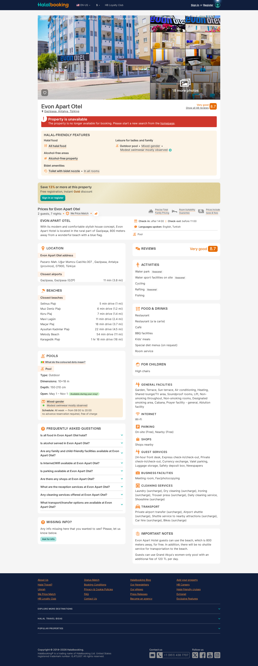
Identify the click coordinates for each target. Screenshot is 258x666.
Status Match (91, 579)
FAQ (86, 594)
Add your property (187, 579)
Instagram (217, 655)
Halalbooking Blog (140, 579)
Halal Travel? (45, 584)
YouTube (210, 655)
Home (43, 18)
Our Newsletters (139, 584)
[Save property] (44, 92)
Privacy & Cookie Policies (98, 589)
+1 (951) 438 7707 (176, 655)
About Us (43, 579)
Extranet (181, 594)
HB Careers (183, 584)
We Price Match (47, 594)
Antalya (92, 18)
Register (208, 5)
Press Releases (138, 594)
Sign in (195, 5)
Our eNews (136, 589)
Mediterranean (75, 18)
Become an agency (141, 598)
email (152, 655)
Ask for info (48, 539)
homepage (167, 123)
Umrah (41, 589)
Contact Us (90, 598)
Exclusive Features (187, 598)
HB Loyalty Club (114, 5)
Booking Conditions (95, 584)
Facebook (203, 655)
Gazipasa (107, 18)
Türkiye (56, 18)
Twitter (195, 655)
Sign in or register (53, 197)
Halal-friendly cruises (189, 589)
